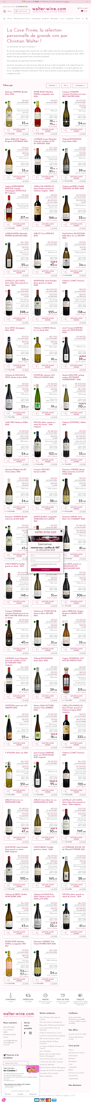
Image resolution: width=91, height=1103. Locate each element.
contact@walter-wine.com (9, 1044)
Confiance (73, 1013)
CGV (73, 1096)
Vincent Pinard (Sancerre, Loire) (51, 1059)
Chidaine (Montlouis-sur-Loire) (51, 1033)
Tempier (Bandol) (46, 1076)
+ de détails (25, 134)
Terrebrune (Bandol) (47, 1065)
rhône (78, 18)
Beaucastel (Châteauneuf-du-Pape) (52, 1025)
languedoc (70, 18)
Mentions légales (62, 1096)
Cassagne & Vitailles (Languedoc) (52, 1070)
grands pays (73, 1076)
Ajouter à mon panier (19, 130)
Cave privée (74, 1046)
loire (62, 18)
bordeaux (45, 18)
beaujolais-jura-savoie (22, 18)
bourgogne (54, 18)
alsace (9, 18)
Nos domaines (75, 1085)
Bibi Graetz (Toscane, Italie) (50, 1038)
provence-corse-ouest (76, 1073)
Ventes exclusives (47, 1013)
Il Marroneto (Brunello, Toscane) (51, 1062)
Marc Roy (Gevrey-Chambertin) (51, 1022)
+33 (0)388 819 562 (22, 6)
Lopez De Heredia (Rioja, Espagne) (52, 1036)
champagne (36, 18)
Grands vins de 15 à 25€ (77, 1034)
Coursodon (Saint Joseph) (49, 1073)
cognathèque (73, 1078)
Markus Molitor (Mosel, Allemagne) (52, 1067)
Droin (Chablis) (45, 1051)
